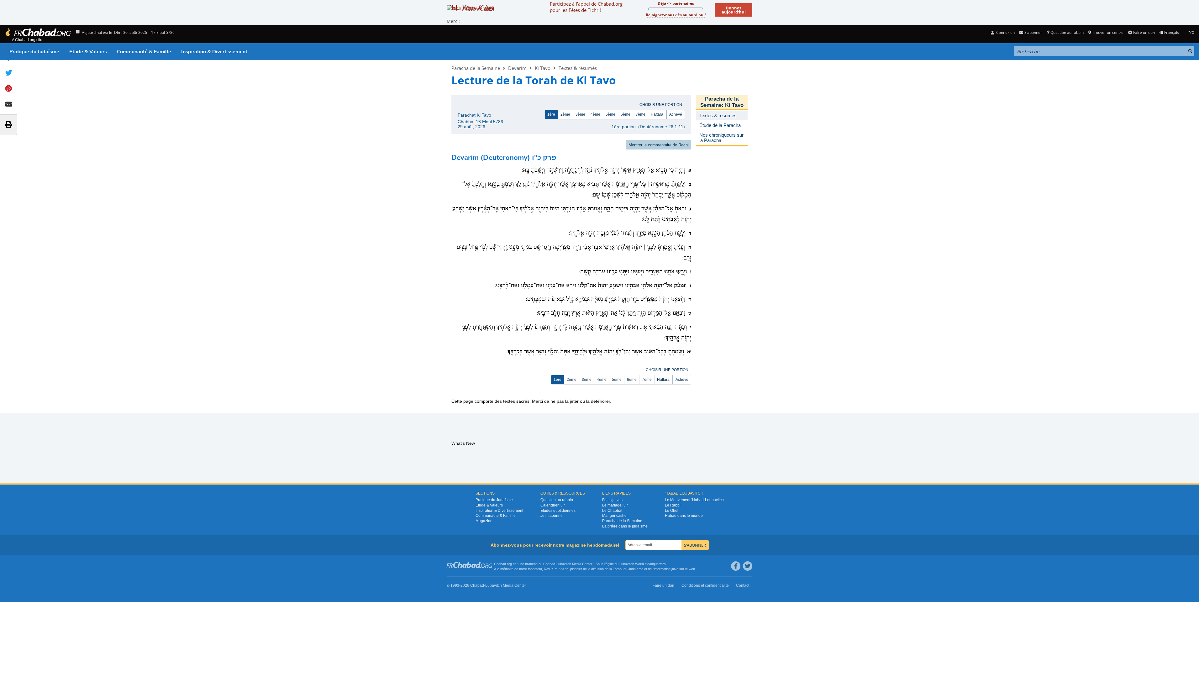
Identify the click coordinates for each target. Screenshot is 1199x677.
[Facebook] (735, 566)
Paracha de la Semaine (475, 68)
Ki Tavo (542, 68)
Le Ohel (671, 510)
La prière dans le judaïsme (625, 526)
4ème (595, 114)
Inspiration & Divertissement (214, 51)
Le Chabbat (612, 510)
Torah (617, 569)
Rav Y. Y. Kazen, (556, 569)
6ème (625, 114)
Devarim (517, 68)
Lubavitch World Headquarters (642, 564)
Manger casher (615, 515)
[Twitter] (747, 566)
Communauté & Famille (144, 51)
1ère (551, 114)
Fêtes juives (612, 500)
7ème (640, 114)
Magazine (484, 521)
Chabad (549, 564)
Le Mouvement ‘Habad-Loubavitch (694, 500)
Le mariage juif (615, 505)
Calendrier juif (552, 505)
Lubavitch (563, 564)
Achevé (675, 114)
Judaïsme (635, 569)
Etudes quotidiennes (558, 510)
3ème (580, 114)
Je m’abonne (551, 515)
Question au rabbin (1067, 32)
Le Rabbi (673, 505)
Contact (742, 585)
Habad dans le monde (684, 515)
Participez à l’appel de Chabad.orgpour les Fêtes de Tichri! (586, 7)
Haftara (657, 114)
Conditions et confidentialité (705, 585)
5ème (610, 114)
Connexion (1005, 32)
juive (674, 569)
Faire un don (1143, 32)
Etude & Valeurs (88, 51)
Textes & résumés (578, 68)
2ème (565, 114)
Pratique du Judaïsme (34, 51)
